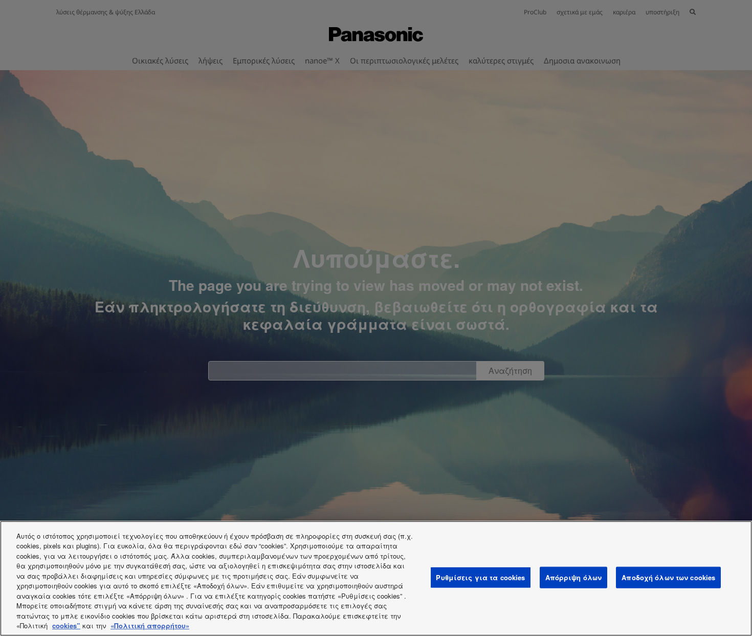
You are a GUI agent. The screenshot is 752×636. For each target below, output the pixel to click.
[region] (376, 578)
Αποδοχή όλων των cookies (668, 577)
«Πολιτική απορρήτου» (149, 625)
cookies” (66, 625)
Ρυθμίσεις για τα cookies (480, 577)
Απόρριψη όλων (573, 577)
